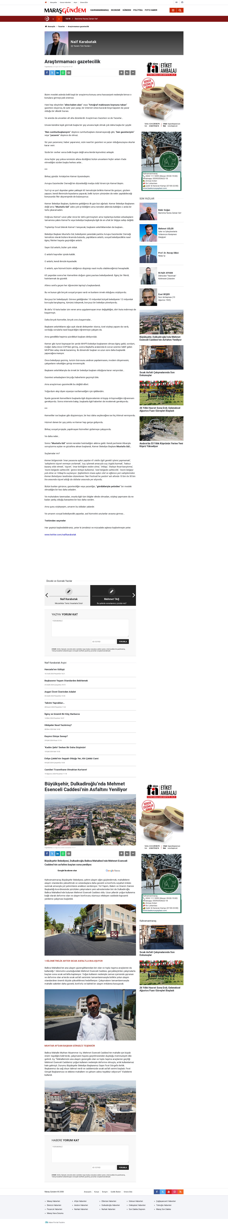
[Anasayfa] (46, 2)
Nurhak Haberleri (81, 1209)
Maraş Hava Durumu (55, 1213)
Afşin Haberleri (80, 1201)
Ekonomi (115, 10)
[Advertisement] (90, 556)
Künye (96, 1192)
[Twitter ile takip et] (163, 1191)
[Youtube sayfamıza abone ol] (169, 1191)
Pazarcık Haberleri (54, 1209)
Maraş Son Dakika (163, 1209)
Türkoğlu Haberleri (163, 1205)
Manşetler (53, 2)
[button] (121, 72)
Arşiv (75, 2)
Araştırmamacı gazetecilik (78, 26)
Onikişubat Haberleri (137, 1205)
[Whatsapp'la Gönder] (63, 72)
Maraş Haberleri (53, 1201)
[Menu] (173, 10)
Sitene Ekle (84, 2)
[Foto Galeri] (182, 2)
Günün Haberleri (65, 2)
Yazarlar (61, 26)
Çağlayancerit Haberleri (166, 1201)
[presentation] (53, 18)
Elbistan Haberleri (109, 1201)
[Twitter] (52, 72)
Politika (137, 10)
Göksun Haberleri (136, 1201)
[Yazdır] (68, 72)
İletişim (105, 1192)
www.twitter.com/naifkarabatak (60, 534)
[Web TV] (176, 2)
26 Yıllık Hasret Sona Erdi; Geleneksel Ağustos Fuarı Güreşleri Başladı (103, 19)
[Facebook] (47, 72)
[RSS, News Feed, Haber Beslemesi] (180, 1191)
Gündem (127, 10)
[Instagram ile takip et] (175, 1191)
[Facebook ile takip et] (157, 1191)
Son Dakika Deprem (137, 1209)
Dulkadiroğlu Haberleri (111, 1205)
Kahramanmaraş (99, 10)
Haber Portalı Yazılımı (57, 1222)
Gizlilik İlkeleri (116, 1192)
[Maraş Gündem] (65, 10)
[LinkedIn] (57, 72)
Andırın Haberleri (81, 1205)
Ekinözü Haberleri (54, 1205)
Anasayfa (51, 26)
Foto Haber (151, 10)
